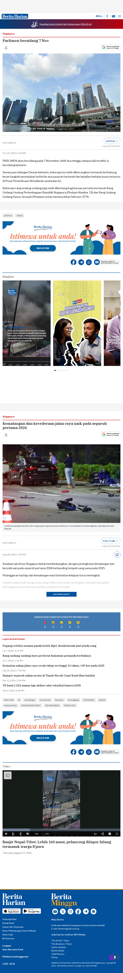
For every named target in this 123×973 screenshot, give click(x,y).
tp (19, 700)
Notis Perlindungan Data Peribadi (19, 930)
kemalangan (30, 700)
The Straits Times (60, 940)
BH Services (8, 938)
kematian (59, 700)
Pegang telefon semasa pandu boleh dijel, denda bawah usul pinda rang (49, 645)
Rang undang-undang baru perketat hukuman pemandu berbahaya (47, 655)
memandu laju (10, 705)
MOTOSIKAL (88, 700)
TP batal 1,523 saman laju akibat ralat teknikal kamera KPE (42, 685)
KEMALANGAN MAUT (31, 705)
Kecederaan (45, 700)
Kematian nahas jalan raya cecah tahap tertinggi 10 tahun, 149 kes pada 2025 (53, 665)
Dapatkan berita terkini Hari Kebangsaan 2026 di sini (66, 24)
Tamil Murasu (57, 954)
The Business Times (61, 943)
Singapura (9, 33)
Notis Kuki (7, 934)
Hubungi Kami (9, 919)
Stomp (54, 957)
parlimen (8, 215)
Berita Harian (57, 950)
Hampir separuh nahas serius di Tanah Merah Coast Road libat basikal (49, 675)
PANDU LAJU (69, 705)
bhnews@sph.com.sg (68, 928)
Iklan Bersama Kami (12, 949)
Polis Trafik (8, 700)
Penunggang (73, 700)
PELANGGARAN (52, 705)
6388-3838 (8, 963)
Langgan (6, 945)
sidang (19, 215)
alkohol (102, 700)
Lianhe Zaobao (58, 947)
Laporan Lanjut (61, 594)
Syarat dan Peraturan (13, 926)
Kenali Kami (8, 923)
